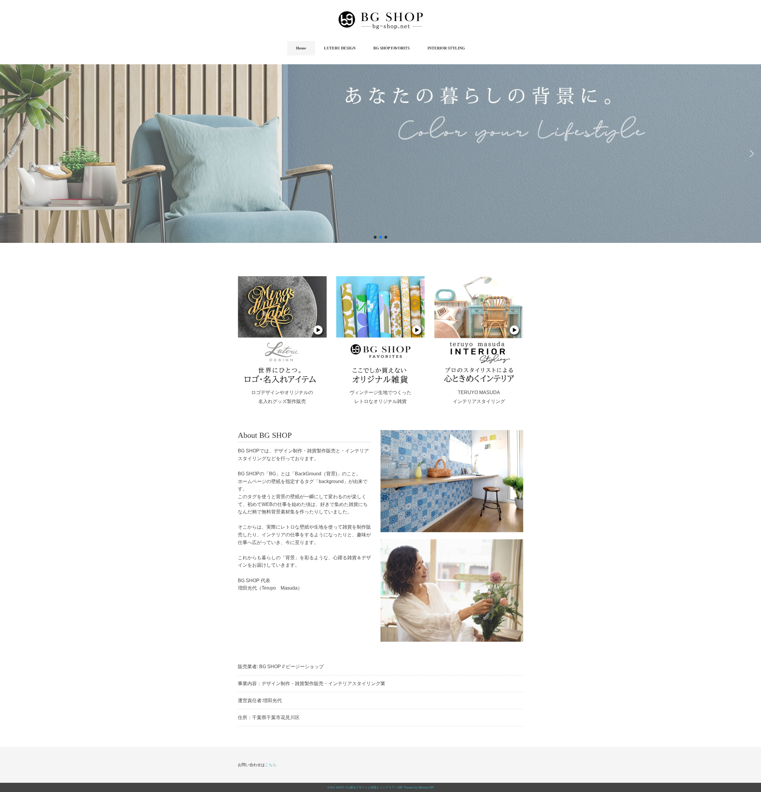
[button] (9, 153)
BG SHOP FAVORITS (391, 48)
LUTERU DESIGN (340, 48)
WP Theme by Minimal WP (416, 787)
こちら (270, 765)
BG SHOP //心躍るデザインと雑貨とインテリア (362, 787)
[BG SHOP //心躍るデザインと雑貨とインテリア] (380, 13)
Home (301, 48)
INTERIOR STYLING (446, 48)
